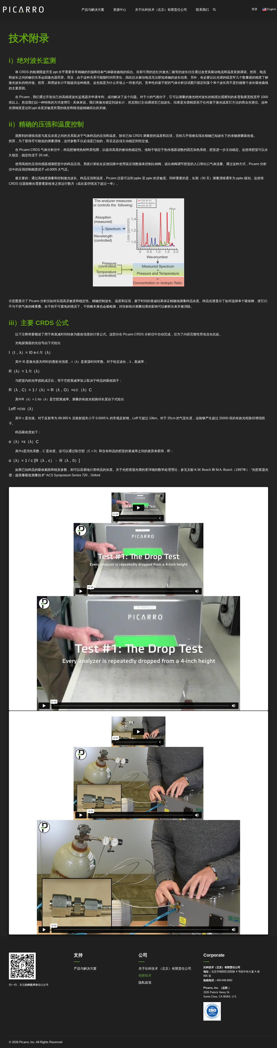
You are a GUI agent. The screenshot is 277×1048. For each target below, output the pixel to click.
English (271, 9)
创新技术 (144, 975)
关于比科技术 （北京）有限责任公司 (164, 968)
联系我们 (202, 9)
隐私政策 (144, 982)
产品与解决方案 (85, 968)
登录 (254, 9)
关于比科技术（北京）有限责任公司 (161, 9)
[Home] (23, 8)
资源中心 (119, 9)
